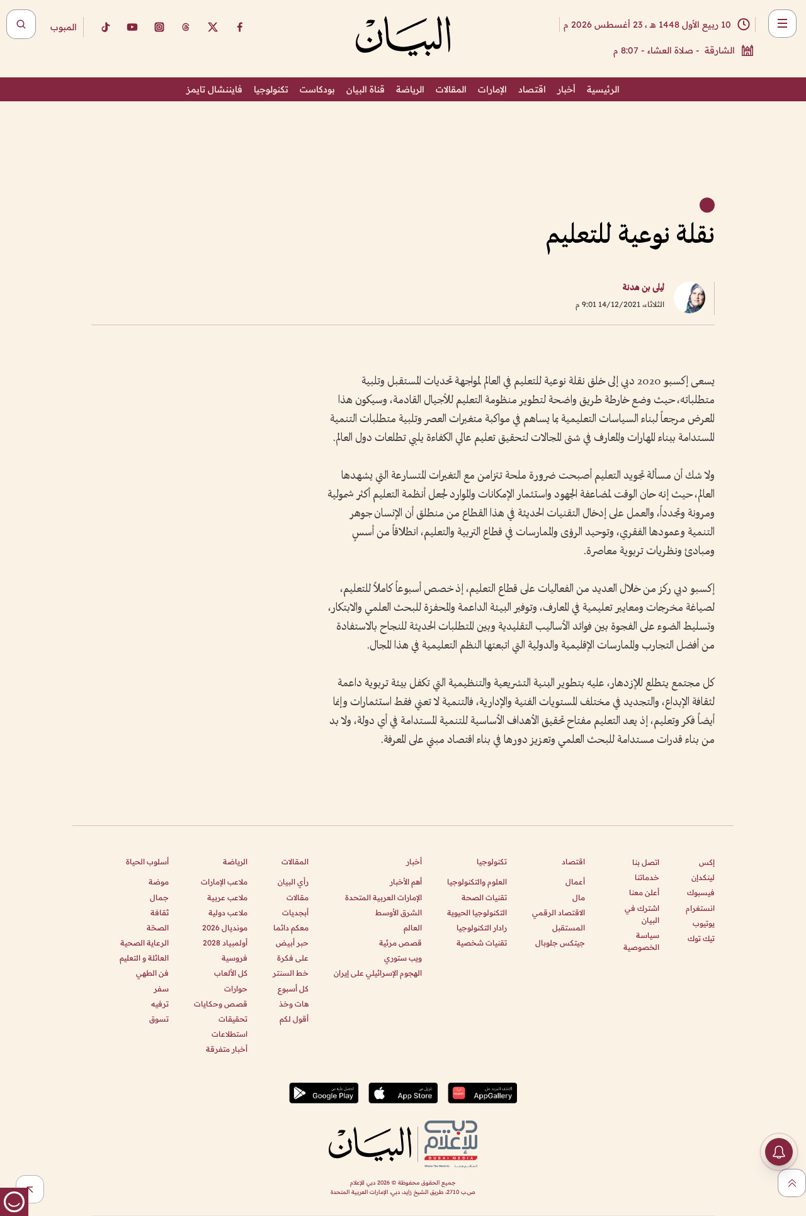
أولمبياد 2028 (225, 942)
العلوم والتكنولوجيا (477, 881)
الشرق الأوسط (398, 912)
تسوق (159, 1019)
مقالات (298, 897)
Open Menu (782, 23)
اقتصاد (532, 89)
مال (578, 897)
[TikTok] (105, 27)
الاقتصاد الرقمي (558, 912)
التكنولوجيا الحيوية (477, 912)
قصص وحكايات (220, 1003)
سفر (161, 988)
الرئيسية (603, 89)
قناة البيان (365, 89)
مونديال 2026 (224, 927)
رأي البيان (293, 881)
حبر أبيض (292, 942)
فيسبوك (701, 892)
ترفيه (160, 1003)
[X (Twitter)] (213, 27)
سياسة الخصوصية (641, 941)
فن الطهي (152, 973)
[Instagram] (159, 27)
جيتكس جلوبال (560, 942)
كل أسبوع (293, 988)
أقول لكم (294, 1019)
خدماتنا (647, 877)
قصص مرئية (400, 942)
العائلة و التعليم (144, 957)
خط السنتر (291, 973)
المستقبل (568, 927)
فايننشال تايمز (214, 89)
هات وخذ (294, 1003)
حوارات (235, 988)
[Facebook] (240, 27)
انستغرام (700, 908)
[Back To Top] (792, 1183)
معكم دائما (291, 927)
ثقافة (159, 912)
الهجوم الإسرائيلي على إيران (378, 973)
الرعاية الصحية (144, 942)
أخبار (566, 89)
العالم (413, 927)
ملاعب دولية (227, 912)
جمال (159, 897)
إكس (707, 862)
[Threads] (186, 27)
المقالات (451, 89)
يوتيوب (704, 923)
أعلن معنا (644, 892)
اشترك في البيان (642, 914)
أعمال (575, 881)
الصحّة (158, 927)
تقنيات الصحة (484, 897)
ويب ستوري (403, 957)
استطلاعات (229, 1034)
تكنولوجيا (271, 89)
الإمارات (492, 89)
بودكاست (317, 89)
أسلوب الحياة (147, 861)
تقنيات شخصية (482, 942)
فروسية (234, 957)
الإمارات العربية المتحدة (383, 897)
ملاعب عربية (227, 897)
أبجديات (295, 912)
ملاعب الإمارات (224, 881)
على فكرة (293, 957)
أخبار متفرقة (226, 1049)
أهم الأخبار (406, 881)
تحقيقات (233, 1019)
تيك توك (701, 938)
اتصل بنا (645, 862)
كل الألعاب (230, 973)
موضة (159, 881)
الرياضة (410, 89)
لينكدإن (703, 877)
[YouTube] (132, 27)
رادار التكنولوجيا (482, 927)
